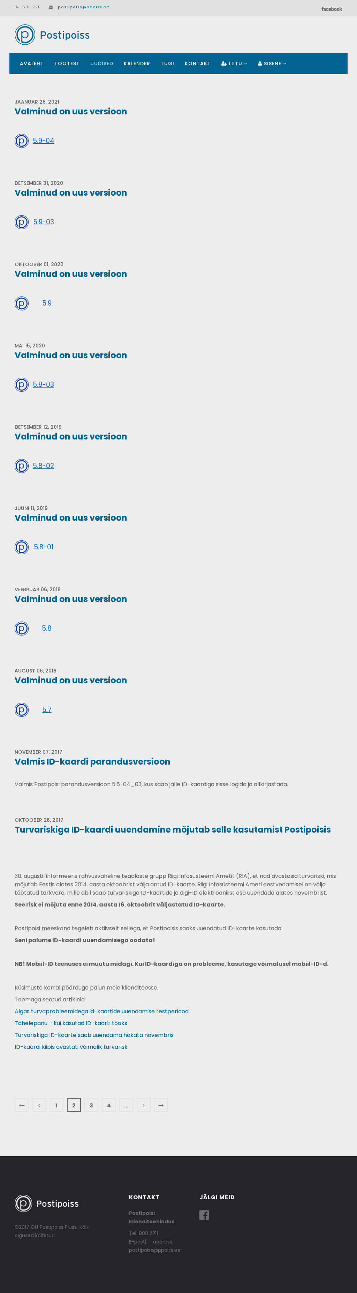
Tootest (67, 63)
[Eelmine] (39, 1105)
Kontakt (198, 63)
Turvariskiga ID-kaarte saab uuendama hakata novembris (94, 1035)
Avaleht (32, 63)
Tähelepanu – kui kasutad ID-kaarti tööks (71, 1023)
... (126, 1106)
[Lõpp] (161, 1105)
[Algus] (22, 1105)
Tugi (167, 63)
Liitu (234, 63)
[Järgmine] (144, 1105)
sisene (271, 63)
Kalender (137, 63)
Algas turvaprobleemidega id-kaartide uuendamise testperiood (102, 1011)
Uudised (101, 63)
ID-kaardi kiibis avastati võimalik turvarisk (71, 1047)
